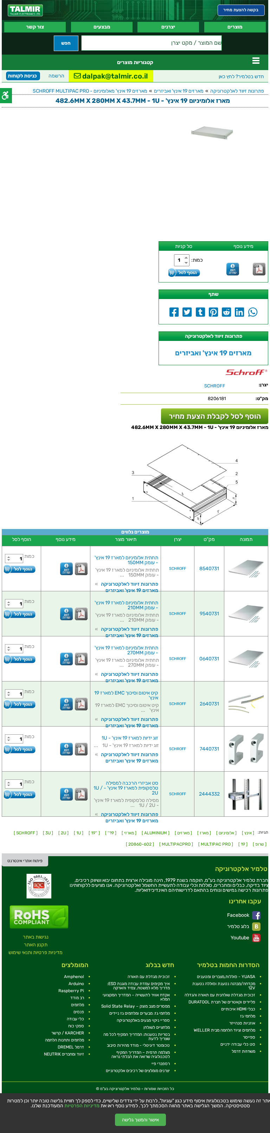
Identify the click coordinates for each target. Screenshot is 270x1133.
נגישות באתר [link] (36, 937)
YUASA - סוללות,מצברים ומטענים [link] (226, 976)
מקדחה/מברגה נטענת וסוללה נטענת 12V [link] (223, 985)
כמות (29, 556)
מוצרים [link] (234, 27)
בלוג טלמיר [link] (238, 926)
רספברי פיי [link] (161, 1063)
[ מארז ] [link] (204, 832)
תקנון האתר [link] (35, 945)
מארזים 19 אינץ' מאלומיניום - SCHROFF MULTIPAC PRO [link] (90, 91)
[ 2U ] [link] (63, 832)
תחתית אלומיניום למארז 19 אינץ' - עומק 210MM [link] (126, 605)
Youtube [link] (240, 938)
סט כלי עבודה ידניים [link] (237, 1044)
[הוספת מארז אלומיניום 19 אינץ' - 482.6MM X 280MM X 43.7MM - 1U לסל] (184, 272)
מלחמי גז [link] (247, 1016)
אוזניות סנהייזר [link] (242, 1023)
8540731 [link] (209, 569)
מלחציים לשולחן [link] (156, 1027)
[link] (25, 10)
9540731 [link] (209, 614)
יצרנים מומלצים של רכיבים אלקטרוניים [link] (138, 1070)
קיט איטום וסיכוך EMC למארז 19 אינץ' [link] (126, 695)
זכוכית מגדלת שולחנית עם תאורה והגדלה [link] (220, 994)
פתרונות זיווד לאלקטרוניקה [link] (237, 91)
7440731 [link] (209, 749)
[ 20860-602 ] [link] (140, 844)
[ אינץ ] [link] (248, 832)
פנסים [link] (78, 1011)
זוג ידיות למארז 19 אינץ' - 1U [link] (130, 738)
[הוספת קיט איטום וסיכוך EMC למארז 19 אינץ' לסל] (20, 704)
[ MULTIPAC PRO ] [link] (215, 844)
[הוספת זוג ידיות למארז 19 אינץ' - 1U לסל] (20, 749)
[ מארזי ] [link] (129, 832)
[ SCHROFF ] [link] (26, 832)
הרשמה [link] (56, 76)
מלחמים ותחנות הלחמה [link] (64, 1040)
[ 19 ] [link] (243, 844)
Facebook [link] (238, 915)
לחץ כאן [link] (241, 77)
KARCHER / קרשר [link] (67, 1033)
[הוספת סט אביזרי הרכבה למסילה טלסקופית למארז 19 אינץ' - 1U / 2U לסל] (20, 794)
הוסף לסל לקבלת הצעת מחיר (215, 416)
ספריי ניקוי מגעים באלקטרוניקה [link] (143, 1020)
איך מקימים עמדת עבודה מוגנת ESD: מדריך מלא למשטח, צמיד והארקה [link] (138, 985)
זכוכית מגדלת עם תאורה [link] (149, 976)
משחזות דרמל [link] (243, 1051)
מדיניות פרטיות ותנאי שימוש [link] (35, 952)
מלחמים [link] (77, 1004)
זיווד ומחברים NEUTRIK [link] (64, 1054)
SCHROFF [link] (177, 568)
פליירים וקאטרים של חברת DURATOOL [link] (221, 1002)
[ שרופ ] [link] (260, 844)
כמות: (197, 260)
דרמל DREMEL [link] (71, 1047)
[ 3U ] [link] (48, 832)
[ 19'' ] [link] (110, 832)
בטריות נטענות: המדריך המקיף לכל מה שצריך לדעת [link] (136, 1036)
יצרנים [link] (168, 27)
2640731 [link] (209, 704)
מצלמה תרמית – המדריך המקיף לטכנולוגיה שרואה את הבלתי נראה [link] (140, 1054)
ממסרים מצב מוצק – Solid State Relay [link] (135, 1006)
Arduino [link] (76, 983)
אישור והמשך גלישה (140, 1119)
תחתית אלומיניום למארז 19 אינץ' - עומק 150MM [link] (126, 560)
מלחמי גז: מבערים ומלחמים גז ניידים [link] (139, 1013)
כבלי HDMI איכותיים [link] (238, 1009)
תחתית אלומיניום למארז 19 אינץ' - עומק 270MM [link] (126, 650)
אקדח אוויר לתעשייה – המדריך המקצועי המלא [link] (136, 997)
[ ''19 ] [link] (94, 832)
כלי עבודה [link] (75, 1018)
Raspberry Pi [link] (71, 990)
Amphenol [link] (74, 976)
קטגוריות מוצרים (135, 62)
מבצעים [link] (102, 27)
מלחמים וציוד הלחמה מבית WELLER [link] (224, 1030)
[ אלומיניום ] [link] (226, 832)
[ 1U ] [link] (78, 832)
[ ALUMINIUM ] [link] (156, 832)
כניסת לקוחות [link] (22, 76)
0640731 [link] (209, 659)
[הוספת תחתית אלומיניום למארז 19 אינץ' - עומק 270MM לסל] (20, 659)
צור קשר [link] (35, 27)
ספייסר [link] (249, 1037)
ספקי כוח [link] (76, 1025)
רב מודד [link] (77, 997)
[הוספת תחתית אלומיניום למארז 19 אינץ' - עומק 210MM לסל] (20, 614)
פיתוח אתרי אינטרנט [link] (25, 860)
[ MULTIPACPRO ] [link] (176, 844)
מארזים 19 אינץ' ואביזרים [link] (179, 91)
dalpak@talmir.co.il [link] (114, 76)
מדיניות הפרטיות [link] (81, 1105)
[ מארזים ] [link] (183, 832)
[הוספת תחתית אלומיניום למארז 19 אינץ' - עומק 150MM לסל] (20, 569)
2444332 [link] (209, 794)
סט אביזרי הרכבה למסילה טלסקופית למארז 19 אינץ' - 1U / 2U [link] (126, 788)
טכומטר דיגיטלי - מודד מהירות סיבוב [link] (138, 1045)
